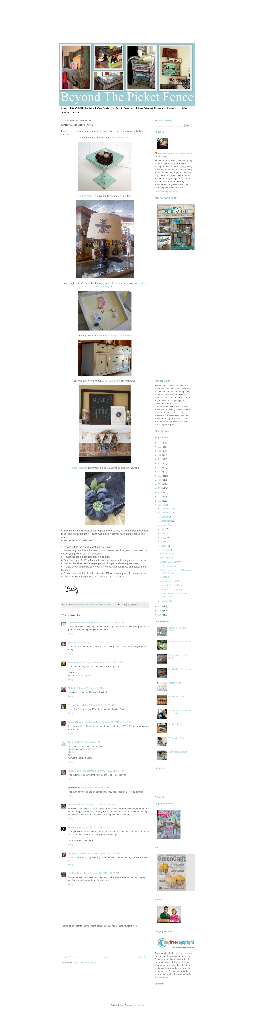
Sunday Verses (167, 553)
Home (63, 108)
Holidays (186, 108)
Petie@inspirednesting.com (81, 623)
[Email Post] (118, 604)
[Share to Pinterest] (135, 604)
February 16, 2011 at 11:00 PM (95, 788)
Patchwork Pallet (176, 697)
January (164, 601)
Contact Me (172, 108)
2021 (160, 463)
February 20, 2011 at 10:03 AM (104, 873)
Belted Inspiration (168, 566)
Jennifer (72, 827)
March (163, 546)
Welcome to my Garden (179, 642)
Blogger (140, 1005)
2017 (160, 480)
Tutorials (65, 112)
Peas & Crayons (83, 675)
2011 (160, 505)
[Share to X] (130, 604)
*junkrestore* (74, 642)
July (162, 529)
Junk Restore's (86, 196)
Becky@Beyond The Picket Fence (174, 154)
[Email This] (125, 604)
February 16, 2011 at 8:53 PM (102, 705)
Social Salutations (110, 380)
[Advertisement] (127, 18)
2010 (160, 606)
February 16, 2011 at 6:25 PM (110, 623)
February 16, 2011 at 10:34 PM (109, 771)
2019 (160, 472)
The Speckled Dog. (119, 137)
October (164, 517)
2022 (160, 459)
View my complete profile (166, 191)
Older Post (143, 957)
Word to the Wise (176, 738)
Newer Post (67, 957)
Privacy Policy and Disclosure (149, 108)
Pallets (76, 112)
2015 (160, 488)
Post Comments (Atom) (85, 962)
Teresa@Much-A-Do (78, 705)
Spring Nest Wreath (177, 752)
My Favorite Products (122, 108)
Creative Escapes (76, 804)
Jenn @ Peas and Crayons (81, 662)
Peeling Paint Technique (180, 669)
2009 (160, 611)
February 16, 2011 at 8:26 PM (90, 688)
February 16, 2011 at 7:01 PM (95, 642)
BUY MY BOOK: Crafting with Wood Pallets (89, 108)
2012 (160, 501)
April (162, 542)
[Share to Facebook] (132, 604)
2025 (160, 447)
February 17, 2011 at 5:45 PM (107, 853)
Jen (69, 742)
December (165, 508)
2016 (160, 484)
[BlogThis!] (127, 604)
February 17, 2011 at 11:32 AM (100, 804)
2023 (160, 455)
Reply (70, 634)
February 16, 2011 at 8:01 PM (109, 662)
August (164, 525)
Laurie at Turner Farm (78, 873)
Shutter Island (174, 724)
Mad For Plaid (166, 558)
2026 (160, 443)
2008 (160, 615)
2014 (160, 492)
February (164, 550)
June (163, 533)
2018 (160, 476)
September (165, 521)
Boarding (164, 577)
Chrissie (72, 688)
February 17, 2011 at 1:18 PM (90, 827)
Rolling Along (174, 683)
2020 (160, 467)
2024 (160, 451)
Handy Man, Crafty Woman (81, 771)
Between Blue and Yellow (118, 335)
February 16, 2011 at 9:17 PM (116, 722)
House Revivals (78, 468)
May (162, 537)
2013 (160, 496)
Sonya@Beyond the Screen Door (84, 722)
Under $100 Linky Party (171, 562)
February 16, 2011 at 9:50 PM (86, 742)
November (165, 513)
